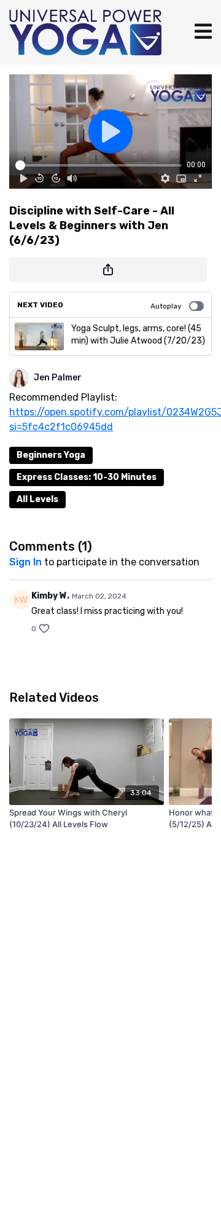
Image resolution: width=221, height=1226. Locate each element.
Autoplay (166, 306)
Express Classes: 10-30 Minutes (87, 477)
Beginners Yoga (51, 455)
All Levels (37, 499)
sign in (25, 562)
